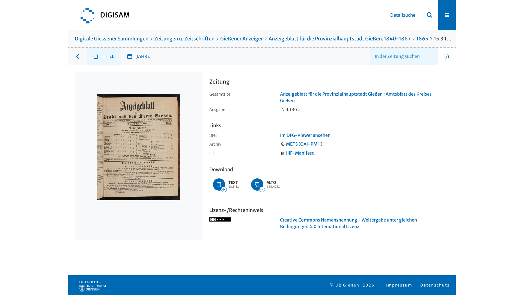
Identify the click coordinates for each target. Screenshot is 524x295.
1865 (422, 39)
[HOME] (102, 15)
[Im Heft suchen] (447, 56)
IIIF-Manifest (300, 153)
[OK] (429, 15)
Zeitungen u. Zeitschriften (184, 39)
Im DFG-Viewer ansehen (305, 135)
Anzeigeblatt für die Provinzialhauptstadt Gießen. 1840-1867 (340, 39)
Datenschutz (435, 285)
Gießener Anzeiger (241, 39)
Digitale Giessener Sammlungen (111, 39)
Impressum (399, 285)
